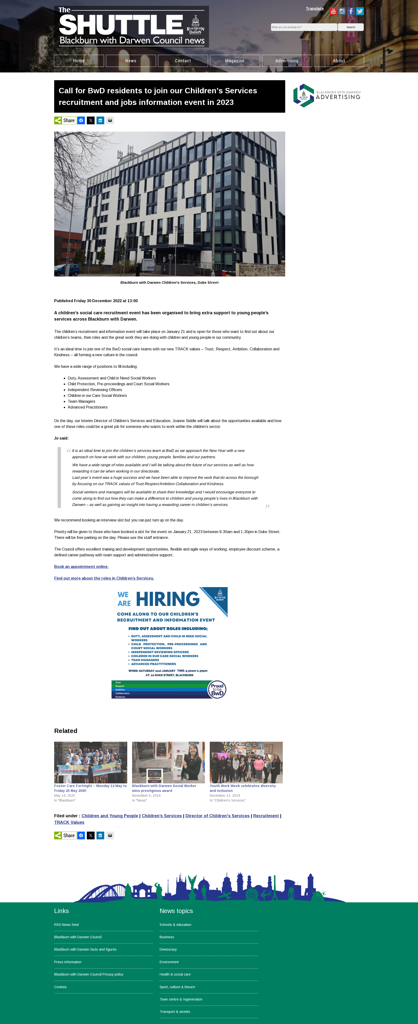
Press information (68, 962)
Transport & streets (175, 1012)
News (130, 60)
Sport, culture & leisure (177, 987)
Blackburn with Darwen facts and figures (85, 949)
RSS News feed (66, 925)
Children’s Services (162, 815)
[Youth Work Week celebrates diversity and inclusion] (246, 762)
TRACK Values (69, 822)
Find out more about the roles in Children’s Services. (104, 578)
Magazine (235, 60)
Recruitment (266, 815)
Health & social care (175, 974)
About (339, 60)
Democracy (168, 949)
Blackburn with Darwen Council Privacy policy (88, 974)
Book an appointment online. (81, 567)
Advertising (287, 60)
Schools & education (175, 925)
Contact (183, 60)
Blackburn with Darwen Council (78, 937)
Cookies (60, 987)
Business (167, 937)
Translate (315, 9)
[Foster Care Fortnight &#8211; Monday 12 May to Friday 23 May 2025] (90, 762)
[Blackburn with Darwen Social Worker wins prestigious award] (168, 762)
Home (79, 60)
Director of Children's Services (218, 815)
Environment (169, 962)
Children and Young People (110, 815)
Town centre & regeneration (181, 999)
